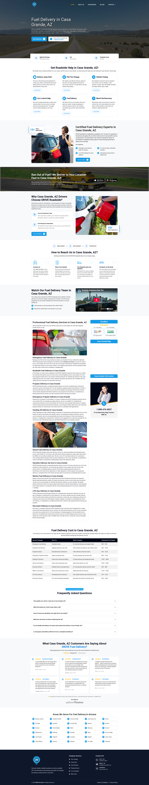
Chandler (55, 723)
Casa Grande (38, 737)
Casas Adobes (38, 741)
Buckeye (37, 728)
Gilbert (71, 728)
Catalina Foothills (57, 719)
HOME (72, 4)
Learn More (37, 90)
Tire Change (74, 759)
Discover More (81, 159)
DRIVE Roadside (39, 782)
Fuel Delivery (72, 98)
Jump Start (74, 762)
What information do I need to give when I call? (47, 607)
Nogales (90, 737)
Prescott (107, 728)
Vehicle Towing (102, 77)
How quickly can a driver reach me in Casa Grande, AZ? (49, 601)
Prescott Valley (109, 732)
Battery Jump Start (44, 77)
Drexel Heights (56, 728)
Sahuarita (107, 741)
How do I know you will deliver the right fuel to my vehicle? (50, 613)
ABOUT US (81, 4)
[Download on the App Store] (99, 180)
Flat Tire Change (73, 77)
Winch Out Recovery (104, 98)
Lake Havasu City (92, 719)
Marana (90, 723)
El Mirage (55, 732)
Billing (102, 4)
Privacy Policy (114, 782)
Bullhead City (38, 732)
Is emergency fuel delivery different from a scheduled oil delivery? (53, 632)
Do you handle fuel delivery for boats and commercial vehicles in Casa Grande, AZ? (57, 625)
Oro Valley (90, 741)
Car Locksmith (75, 771)
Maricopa (90, 728)
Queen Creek (108, 737)
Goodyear (72, 737)
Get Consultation (37, 234)
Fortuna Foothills (74, 719)
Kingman (72, 741)
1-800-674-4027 (78, 182)
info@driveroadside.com (105, 765)
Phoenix (107, 723)
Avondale (37, 723)
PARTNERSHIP (92, 4)
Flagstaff (55, 737)
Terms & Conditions (102, 782)
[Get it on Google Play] (112, 180)
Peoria (106, 719)
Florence (55, 741)
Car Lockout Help (44, 98)
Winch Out (74, 774)
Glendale (72, 732)
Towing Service (75, 768)
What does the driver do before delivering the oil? (48, 619)
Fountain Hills (73, 723)
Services (111, 4)
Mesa (89, 732)
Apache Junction (39, 719)
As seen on (74, 699)
